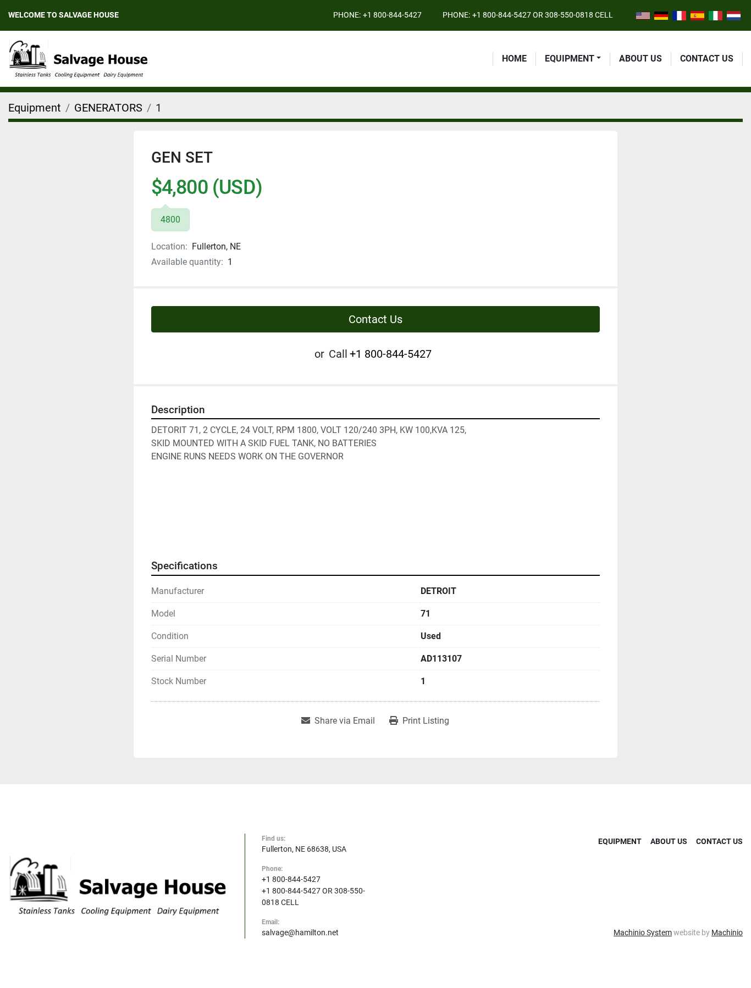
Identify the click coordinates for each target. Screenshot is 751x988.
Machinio (727, 932)
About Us (640, 58)
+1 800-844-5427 (392, 14)
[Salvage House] (118, 885)
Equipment (569, 58)
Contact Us (706, 58)
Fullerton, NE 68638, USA (304, 849)
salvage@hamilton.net (300, 932)
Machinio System (643, 932)
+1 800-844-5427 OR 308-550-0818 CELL (542, 14)
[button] (573, 58)
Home (514, 58)
